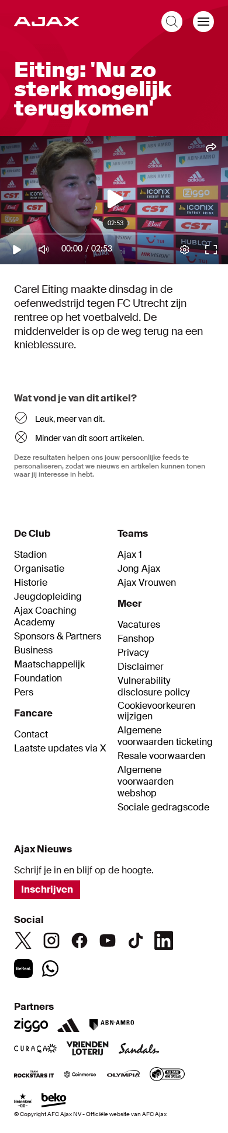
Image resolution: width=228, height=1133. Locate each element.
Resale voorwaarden (161, 756)
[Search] (171, 21)
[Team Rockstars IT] (34, 1075)
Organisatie (39, 569)
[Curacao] (35, 1049)
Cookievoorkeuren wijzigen (156, 711)
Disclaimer (141, 667)
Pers (23, 692)
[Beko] (54, 1101)
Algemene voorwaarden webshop (146, 781)
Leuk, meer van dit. (70, 419)
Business (33, 650)
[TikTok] (135, 940)
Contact (31, 734)
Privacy (133, 653)
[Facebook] (79, 940)
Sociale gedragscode (163, 807)
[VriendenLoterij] (87, 1049)
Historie (30, 583)
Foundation (38, 678)
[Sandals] (139, 1049)
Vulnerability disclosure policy (153, 686)
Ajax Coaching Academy (45, 616)
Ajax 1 (130, 555)
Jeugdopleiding (48, 597)
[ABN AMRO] (111, 1025)
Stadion (30, 555)
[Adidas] (68, 1025)
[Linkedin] (163, 940)
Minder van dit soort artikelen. (89, 438)
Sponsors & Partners (57, 636)
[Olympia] (123, 1075)
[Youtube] (107, 940)
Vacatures (139, 625)
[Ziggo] (31, 1025)
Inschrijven (47, 889)
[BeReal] (23, 968)
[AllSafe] (167, 1075)
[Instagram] (51, 940)
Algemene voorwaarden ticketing (165, 736)
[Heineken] (23, 1101)
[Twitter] (23, 940)
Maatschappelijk (49, 664)
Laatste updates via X (60, 748)
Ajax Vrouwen (147, 583)
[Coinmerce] (80, 1075)
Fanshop (136, 639)
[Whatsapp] (50, 968)
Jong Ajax (139, 569)
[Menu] (203, 21)
